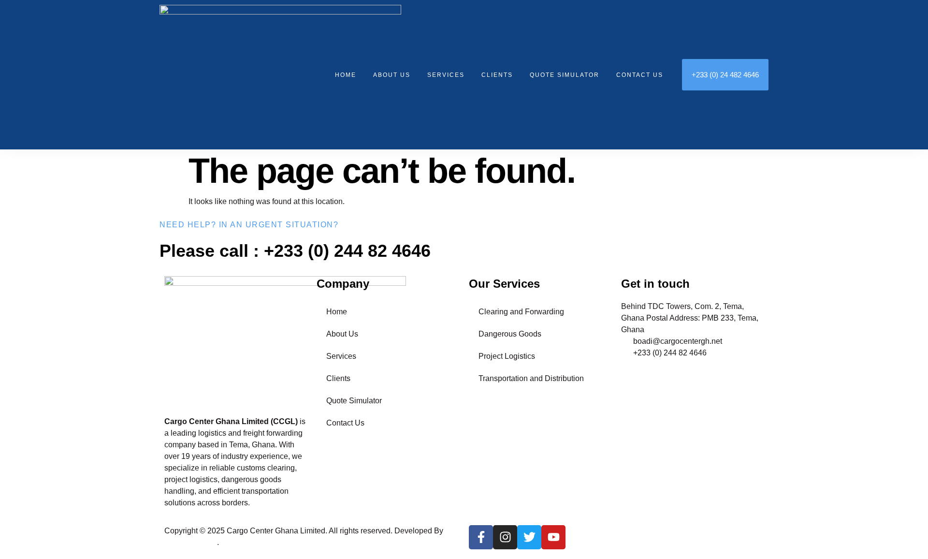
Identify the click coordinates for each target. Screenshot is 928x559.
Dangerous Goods (509, 334)
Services (445, 75)
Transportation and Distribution (531, 378)
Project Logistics (506, 356)
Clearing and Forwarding (521, 312)
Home (345, 75)
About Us (391, 75)
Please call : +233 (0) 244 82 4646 (295, 251)
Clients (497, 75)
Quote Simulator (564, 75)
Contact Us (639, 75)
